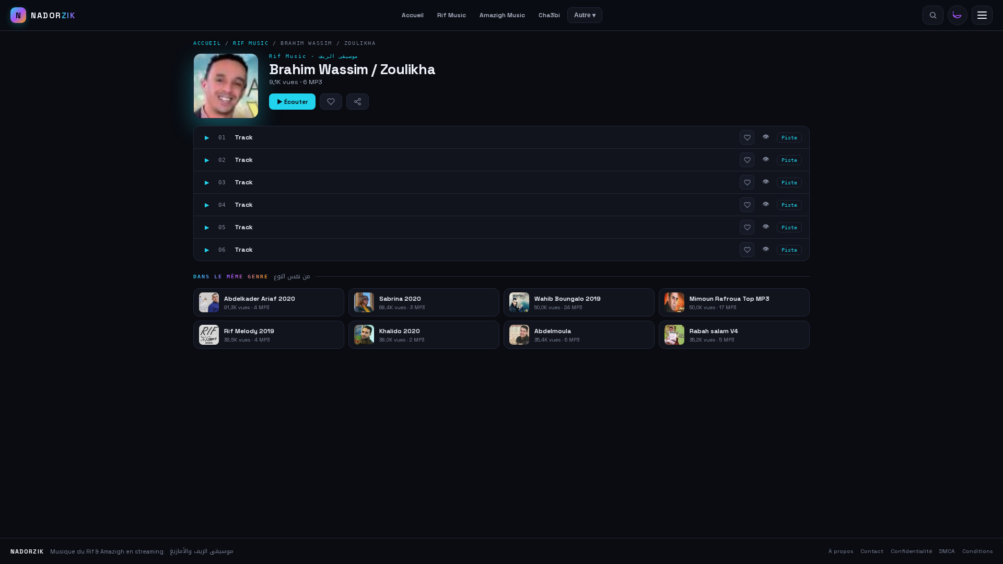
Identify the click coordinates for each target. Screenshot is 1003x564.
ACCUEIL (207, 43)
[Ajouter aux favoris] (331, 101)
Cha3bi (549, 15)
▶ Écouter (292, 101)
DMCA (947, 551)
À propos (841, 551)
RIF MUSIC (251, 43)
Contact (871, 551)
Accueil (413, 15)
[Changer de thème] (957, 15)
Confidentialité (911, 551)
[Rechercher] (933, 15)
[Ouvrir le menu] (982, 15)
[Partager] (357, 101)
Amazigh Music (502, 15)
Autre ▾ (585, 15)
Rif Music (451, 15)
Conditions (977, 551)
